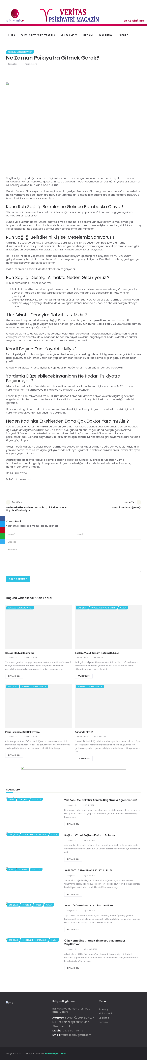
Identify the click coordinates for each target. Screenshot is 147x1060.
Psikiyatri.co (13, 64)
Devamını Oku (14, 676)
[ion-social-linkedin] (139, 1053)
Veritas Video (69, 35)
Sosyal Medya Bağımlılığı (19, 653)
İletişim (88, 35)
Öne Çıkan (82, 608)
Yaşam (49, 905)
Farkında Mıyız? (84, 732)
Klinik (11, 35)
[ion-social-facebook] (119, 1053)
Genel (11, 799)
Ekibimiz (123, 35)
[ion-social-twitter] (124, 1053)
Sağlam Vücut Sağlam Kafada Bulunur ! (97, 653)
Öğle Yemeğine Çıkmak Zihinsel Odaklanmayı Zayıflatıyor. (94, 942)
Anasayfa (105, 1009)
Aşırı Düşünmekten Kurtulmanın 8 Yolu (89, 905)
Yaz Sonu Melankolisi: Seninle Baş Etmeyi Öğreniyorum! (100, 800)
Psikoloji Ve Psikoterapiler (38, 35)
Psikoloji (36, 799)
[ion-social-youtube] (134, 1053)
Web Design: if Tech (55, 1053)
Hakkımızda (105, 35)
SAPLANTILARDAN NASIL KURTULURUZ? (88, 870)
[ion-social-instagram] (129, 1053)
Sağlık (123, 608)
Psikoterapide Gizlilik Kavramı (22, 732)
